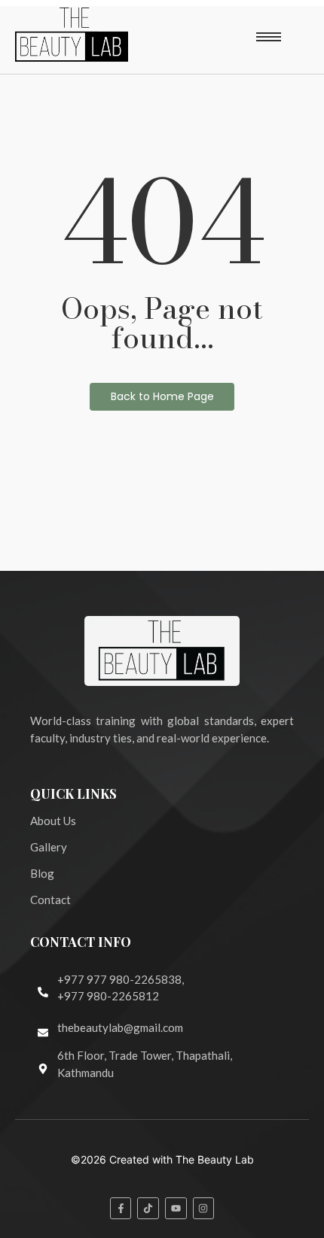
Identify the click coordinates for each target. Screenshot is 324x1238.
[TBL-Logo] (71, 35)
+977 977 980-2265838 (119, 979)
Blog (42, 873)
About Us (53, 820)
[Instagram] (204, 1208)
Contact (50, 899)
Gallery (48, 847)
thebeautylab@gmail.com (120, 1027)
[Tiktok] (148, 1208)
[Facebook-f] (121, 1208)
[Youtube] (176, 1208)
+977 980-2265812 (108, 996)
